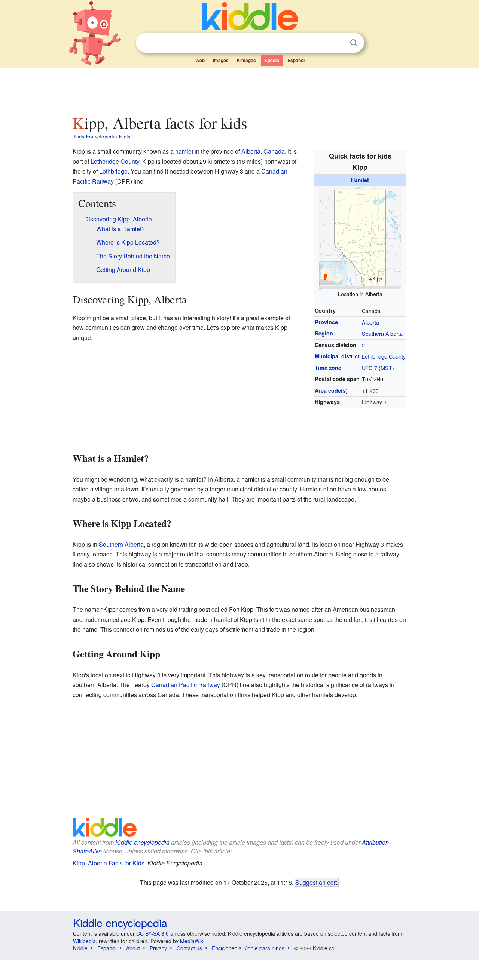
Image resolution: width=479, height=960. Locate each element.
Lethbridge (113, 171)
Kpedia (271, 60)
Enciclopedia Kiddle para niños (248, 948)
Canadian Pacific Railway (185, 684)
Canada (274, 151)
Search (354, 42)
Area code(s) (331, 390)
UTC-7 (369, 368)
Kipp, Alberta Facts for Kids (108, 863)
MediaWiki (192, 941)
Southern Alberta (382, 333)
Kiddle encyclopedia (142, 842)
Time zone (328, 367)
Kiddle (80, 948)
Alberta (370, 322)
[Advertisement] (239, 89)
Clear (338, 43)
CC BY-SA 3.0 (152, 933)
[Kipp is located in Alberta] (360, 237)
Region (324, 333)
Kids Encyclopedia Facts (101, 136)
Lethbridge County (384, 356)
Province (326, 322)
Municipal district (337, 356)
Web (200, 60)
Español (296, 60)
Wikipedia (84, 941)
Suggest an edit (316, 882)
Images (221, 60)
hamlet (184, 151)
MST (386, 368)
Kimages (246, 60)
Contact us (189, 948)
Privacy (158, 948)
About (133, 948)
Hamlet (360, 180)
